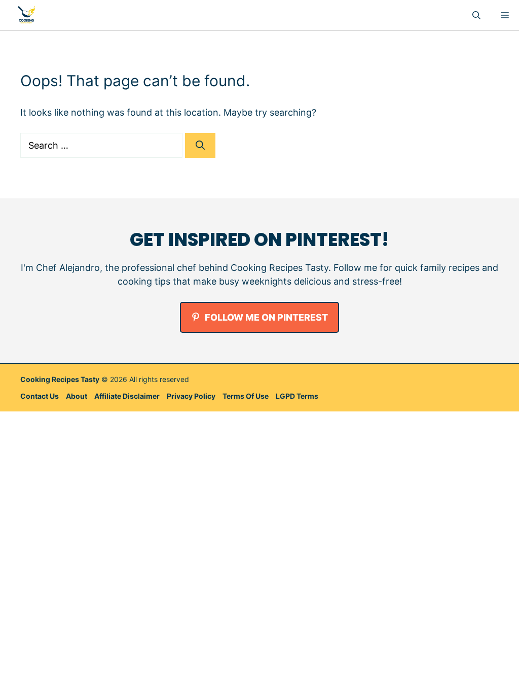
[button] (476, 15)
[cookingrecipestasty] (26, 15)
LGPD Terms (297, 396)
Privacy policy (191, 396)
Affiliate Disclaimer (127, 396)
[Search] (200, 145)
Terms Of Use (246, 396)
